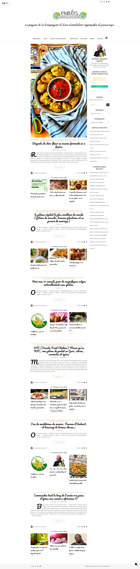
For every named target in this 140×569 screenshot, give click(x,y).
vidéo (66, 421)
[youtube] (40, 566)
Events (92, 38)
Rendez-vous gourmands (52, 212)
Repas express (54, 140)
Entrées (79, 139)
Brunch (74, 139)
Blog (45, 38)
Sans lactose (73, 140)
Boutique (84, 38)
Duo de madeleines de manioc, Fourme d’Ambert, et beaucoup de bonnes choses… (59, 425)
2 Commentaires (63, 357)
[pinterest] (38, 566)
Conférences (67, 277)
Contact (100, 38)
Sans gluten (64, 140)
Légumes (72, 210)
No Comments (63, 150)
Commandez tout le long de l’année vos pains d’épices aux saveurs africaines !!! (59, 497)
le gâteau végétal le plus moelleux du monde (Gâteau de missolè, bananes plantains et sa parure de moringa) (59, 217)
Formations (73, 38)
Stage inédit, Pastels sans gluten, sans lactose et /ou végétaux (77, 406)
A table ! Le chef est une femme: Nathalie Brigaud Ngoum (77, 550)
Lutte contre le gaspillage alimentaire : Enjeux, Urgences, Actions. (99, 222)
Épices (85, 139)
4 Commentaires (63, 502)
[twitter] (33, 566)
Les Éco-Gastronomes (58, 38)
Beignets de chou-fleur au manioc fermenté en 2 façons (58, 145)
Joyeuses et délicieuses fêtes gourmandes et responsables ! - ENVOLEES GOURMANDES (97, 182)
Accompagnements (36, 139)
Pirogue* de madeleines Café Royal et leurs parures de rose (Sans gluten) (58, 327)
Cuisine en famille (60, 343)
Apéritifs (53, 139)
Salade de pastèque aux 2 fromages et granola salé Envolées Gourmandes (38, 404)
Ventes (82, 492)
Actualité (46, 139)
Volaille (77, 345)
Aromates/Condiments (64, 139)
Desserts (51, 210)
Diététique (58, 210)
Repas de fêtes (61, 492)
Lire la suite (59, 167)
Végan (81, 212)
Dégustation (71, 343)
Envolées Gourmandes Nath (40, 173)
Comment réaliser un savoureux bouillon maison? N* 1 (77, 327)
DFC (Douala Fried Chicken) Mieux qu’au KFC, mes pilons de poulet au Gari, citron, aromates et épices (59, 351)
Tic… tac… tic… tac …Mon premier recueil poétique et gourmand (58, 472)
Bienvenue (36, 38)
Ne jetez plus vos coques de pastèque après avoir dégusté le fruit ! (39, 550)
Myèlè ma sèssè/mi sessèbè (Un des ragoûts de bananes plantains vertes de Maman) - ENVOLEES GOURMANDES (99, 232)
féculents (66, 210)
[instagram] (35, 566)
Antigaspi (39, 210)
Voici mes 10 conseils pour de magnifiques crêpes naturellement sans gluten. (59, 283)
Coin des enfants (57, 277)
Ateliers (43, 277)
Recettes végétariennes (48, 492)
